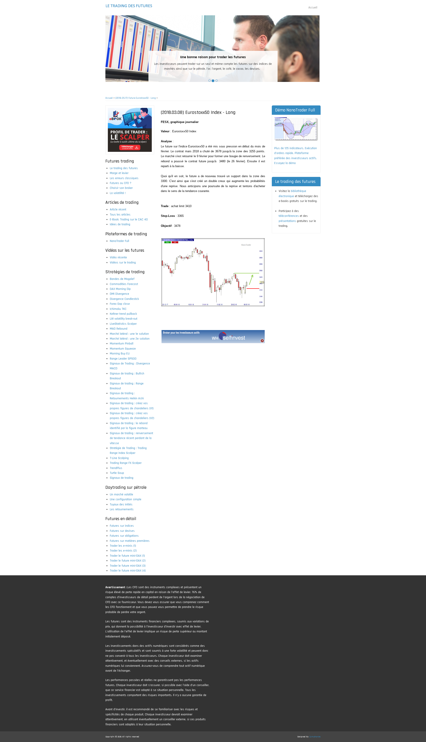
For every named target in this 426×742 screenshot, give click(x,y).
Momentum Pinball (121, 344)
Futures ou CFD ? (120, 183)
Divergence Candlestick (124, 299)
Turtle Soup (117, 473)
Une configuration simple (125, 499)
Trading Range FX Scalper (126, 463)
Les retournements (122, 509)
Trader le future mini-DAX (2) (128, 561)
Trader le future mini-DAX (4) (128, 571)
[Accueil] (129, 6)
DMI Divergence (119, 294)
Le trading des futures (124, 168)
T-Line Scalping (119, 458)
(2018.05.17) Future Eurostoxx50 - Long (135, 98)
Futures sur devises (122, 531)
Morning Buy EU (120, 354)
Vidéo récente (118, 257)
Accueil (312, 8)
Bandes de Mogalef (122, 279)
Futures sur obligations (124, 536)
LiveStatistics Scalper (123, 324)
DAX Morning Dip (120, 289)
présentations (287, 221)
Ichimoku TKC (118, 309)
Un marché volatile (121, 495)
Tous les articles (120, 215)
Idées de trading (120, 224)
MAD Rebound (118, 329)
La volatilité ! (118, 193)
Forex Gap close (120, 304)
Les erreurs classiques (124, 178)
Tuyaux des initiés (121, 505)
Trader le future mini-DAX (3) (128, 566)
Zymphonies (315, 736)
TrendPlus (116, 468)
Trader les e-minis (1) (123, 546)
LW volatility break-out (123, 319)
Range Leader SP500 (123, 359)
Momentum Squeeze (123, 349)
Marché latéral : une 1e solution (129, 334)
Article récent (118, 210)
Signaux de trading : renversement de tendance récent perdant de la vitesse (131, 438)
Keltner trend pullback (123, 314)
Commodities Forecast (124, 284)
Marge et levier (119, 173)
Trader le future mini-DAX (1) (127, 556)
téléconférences (289, 216)
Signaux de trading (121, 478)
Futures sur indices (122, 526)
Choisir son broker (121, 188)
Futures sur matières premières (130, 541)
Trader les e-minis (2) (123, 551)
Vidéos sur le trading (123, 263)
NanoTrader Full (119, 241)
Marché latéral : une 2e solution (130, 339)
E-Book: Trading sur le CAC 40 (129, 220)
